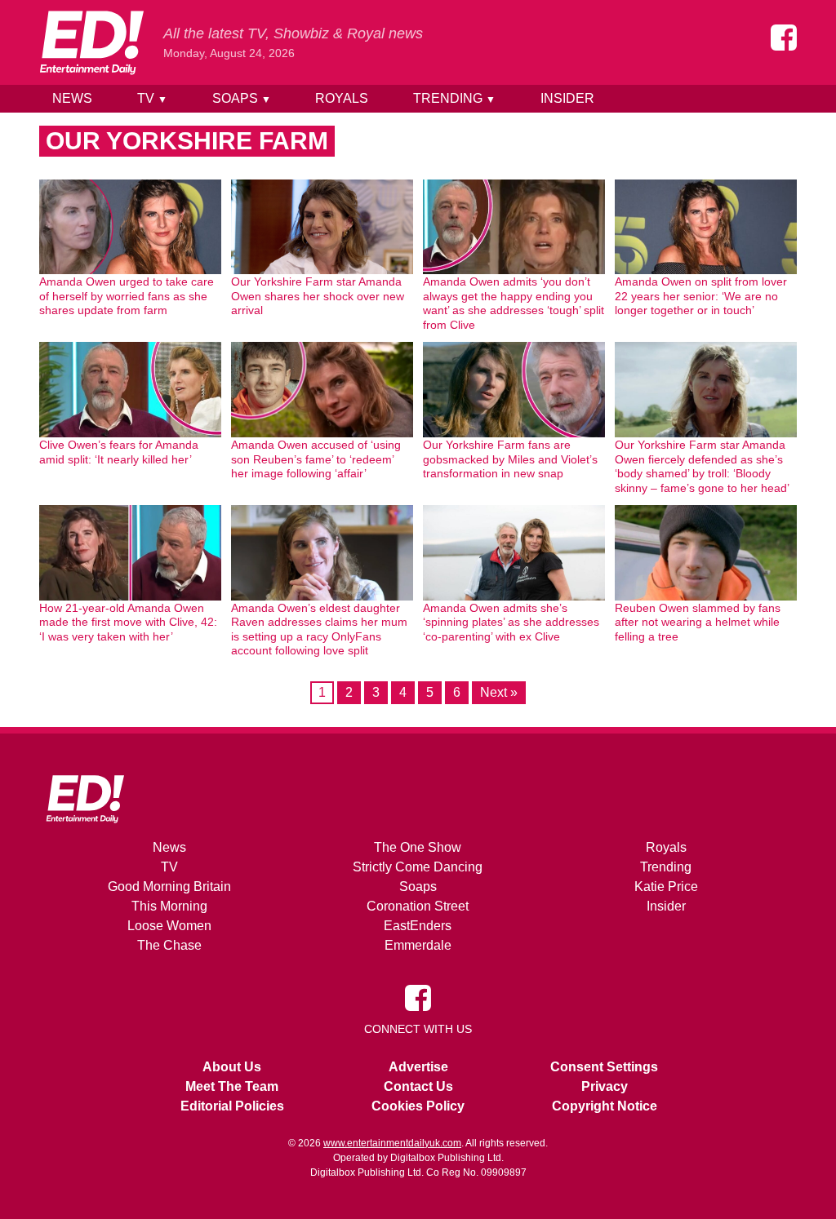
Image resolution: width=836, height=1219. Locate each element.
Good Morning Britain (169, 886)
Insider (567, 98)
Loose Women (169, 926)
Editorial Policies (232, 1106)
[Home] (91, 42)
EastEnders (417, 926)
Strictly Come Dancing (417, 867)
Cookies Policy (418, 1106)
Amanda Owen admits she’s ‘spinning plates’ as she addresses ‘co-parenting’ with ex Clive (511, 622)
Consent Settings (604, 1067)
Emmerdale (418, 945)
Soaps (241, 98)
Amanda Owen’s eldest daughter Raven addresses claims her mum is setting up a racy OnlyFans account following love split (319, 629)
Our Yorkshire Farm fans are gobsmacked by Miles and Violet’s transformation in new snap (510, 459)
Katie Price (666, 886)
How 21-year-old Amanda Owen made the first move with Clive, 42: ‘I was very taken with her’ (128, 622)
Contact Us (418, 1086)
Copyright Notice (604, 1106)
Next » (499, 692)
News (72, 98)
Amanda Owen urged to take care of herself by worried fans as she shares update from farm (126, 296)
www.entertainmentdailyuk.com (392, 1143)
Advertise (418, 1067)
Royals (341, 98)
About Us (231, 1067)
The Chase (169, 945)
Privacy (604, 1086)
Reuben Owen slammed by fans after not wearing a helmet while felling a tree (697, 622)
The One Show (417, 847)
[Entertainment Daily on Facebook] (784, 37)
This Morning (169, 906)
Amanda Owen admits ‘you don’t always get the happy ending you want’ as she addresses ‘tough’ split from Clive (513, 303)
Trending (454, 98)
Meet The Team (231, 1086)
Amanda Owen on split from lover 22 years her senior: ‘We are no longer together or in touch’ (701, 296)
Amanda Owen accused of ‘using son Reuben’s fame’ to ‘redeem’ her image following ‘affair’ (316, 459)
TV (152, 98)
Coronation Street (418, 906)
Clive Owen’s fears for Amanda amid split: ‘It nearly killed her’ (118, 452)
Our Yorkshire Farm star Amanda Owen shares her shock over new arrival (317, 296)
